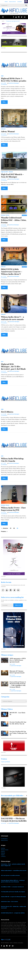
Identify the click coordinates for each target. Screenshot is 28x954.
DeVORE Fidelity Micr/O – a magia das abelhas (13, 913)
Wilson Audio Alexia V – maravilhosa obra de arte (13, 870)
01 (10, 528)
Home (6, 1)
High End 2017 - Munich (7, 171)
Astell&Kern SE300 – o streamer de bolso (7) (12, 886)
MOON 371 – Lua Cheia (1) (17, 713)
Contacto (19, 1)
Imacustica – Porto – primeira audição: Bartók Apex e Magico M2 (13, 864)
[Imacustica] (14, 43)
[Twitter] (21, 17)
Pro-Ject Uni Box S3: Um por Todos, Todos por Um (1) (18, 733)
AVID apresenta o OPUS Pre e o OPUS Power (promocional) (18, 660)
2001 (2, 456)
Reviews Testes (5, 215)
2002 (2, 409)
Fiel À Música (7, 412)
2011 (2, 361)
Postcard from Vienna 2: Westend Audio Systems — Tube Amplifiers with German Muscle (18, 684)
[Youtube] (16, 17)
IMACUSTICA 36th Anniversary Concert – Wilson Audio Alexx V (11, 271)
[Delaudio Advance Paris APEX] (14, 777)
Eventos (3, 851)
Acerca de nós (12, 1)
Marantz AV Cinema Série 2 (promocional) (17, 672)
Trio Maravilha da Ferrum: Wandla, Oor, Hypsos (13, 891)
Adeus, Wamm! (8, 132)
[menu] (3, 17)
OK (26, 5)
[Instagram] (18, 17)
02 (14, 528)
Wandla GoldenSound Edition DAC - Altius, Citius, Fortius (13, 220)
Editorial (3, 128)
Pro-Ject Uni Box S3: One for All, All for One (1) (18, 723)
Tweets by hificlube (5, 761)
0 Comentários (4, 84)
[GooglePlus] (25, 17)
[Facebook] (13, 17)
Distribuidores (4, 838)
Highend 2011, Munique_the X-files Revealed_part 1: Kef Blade (13, 366)
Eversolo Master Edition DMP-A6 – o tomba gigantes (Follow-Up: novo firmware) (13, 881)
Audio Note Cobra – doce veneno (9, 901)
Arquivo (3, 854)
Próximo (4, 531)
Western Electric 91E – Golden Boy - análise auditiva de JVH (13, 907)
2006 (2, 75)
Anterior (4, 528)
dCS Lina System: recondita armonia (10, 875)
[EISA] (14, 630)
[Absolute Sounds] (14, 28)
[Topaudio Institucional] (14, 746)
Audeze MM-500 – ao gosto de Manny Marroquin (13, 896)
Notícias (3, 848)
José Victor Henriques (14, 83)
